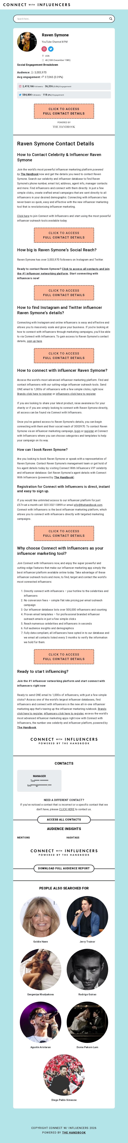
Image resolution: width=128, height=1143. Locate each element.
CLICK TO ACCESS (64, 111)
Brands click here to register (34, 393)
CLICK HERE (66, 809)
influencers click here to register (76, 393)
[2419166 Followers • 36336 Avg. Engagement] (44, 49)
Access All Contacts (64, 819)
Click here (23, 216)
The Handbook (74, 1132)
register (89, 431)
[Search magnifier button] (110, 18)
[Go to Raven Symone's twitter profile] (20, 95)
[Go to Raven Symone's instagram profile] (20, 86)
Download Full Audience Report (64, 868)
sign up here (34, 341)
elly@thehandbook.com (88, 505)
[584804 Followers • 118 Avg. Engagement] (51, 49)
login (77, 431)
